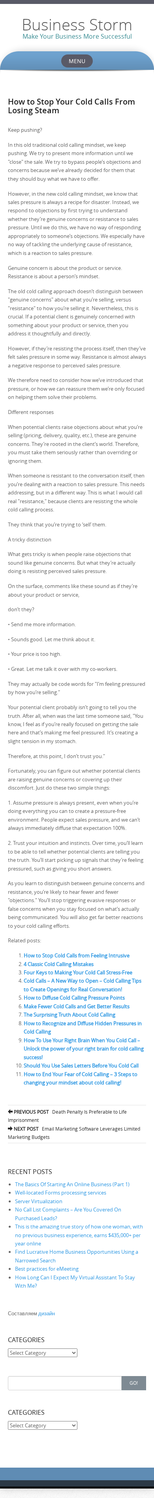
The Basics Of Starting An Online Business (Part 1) (72, 1184)
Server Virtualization (38, 1201)
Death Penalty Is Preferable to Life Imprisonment (67, 1116)
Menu (77, 61)
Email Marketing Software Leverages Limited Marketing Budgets (74, 1132)
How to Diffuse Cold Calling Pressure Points (74, 997)
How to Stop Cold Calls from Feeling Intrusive (77, 955)
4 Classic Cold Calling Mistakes (59, 964)
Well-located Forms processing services (60, 1192)
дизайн (46, 1313)
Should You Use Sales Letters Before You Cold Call (81, 1065)
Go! (134, 1383)
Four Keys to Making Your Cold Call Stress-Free (78, 972)
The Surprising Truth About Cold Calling (69, 1014)
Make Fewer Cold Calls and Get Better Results (77, 1006)
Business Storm (77, 24)
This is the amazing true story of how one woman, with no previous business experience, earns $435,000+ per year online (79, 1235)
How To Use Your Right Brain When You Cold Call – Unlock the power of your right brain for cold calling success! (84, 1049)
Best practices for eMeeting (47, 1268)
